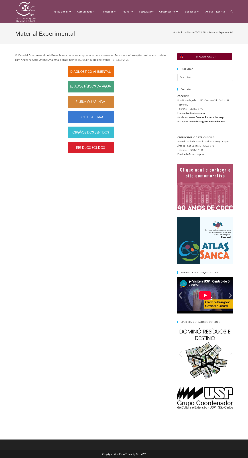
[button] (180, 295)
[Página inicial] (173, 32)
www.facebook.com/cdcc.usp (206, 117)
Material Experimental (221, 32)
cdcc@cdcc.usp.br (194, 113)
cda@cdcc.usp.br (194, 154)
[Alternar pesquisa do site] (232, 11)
